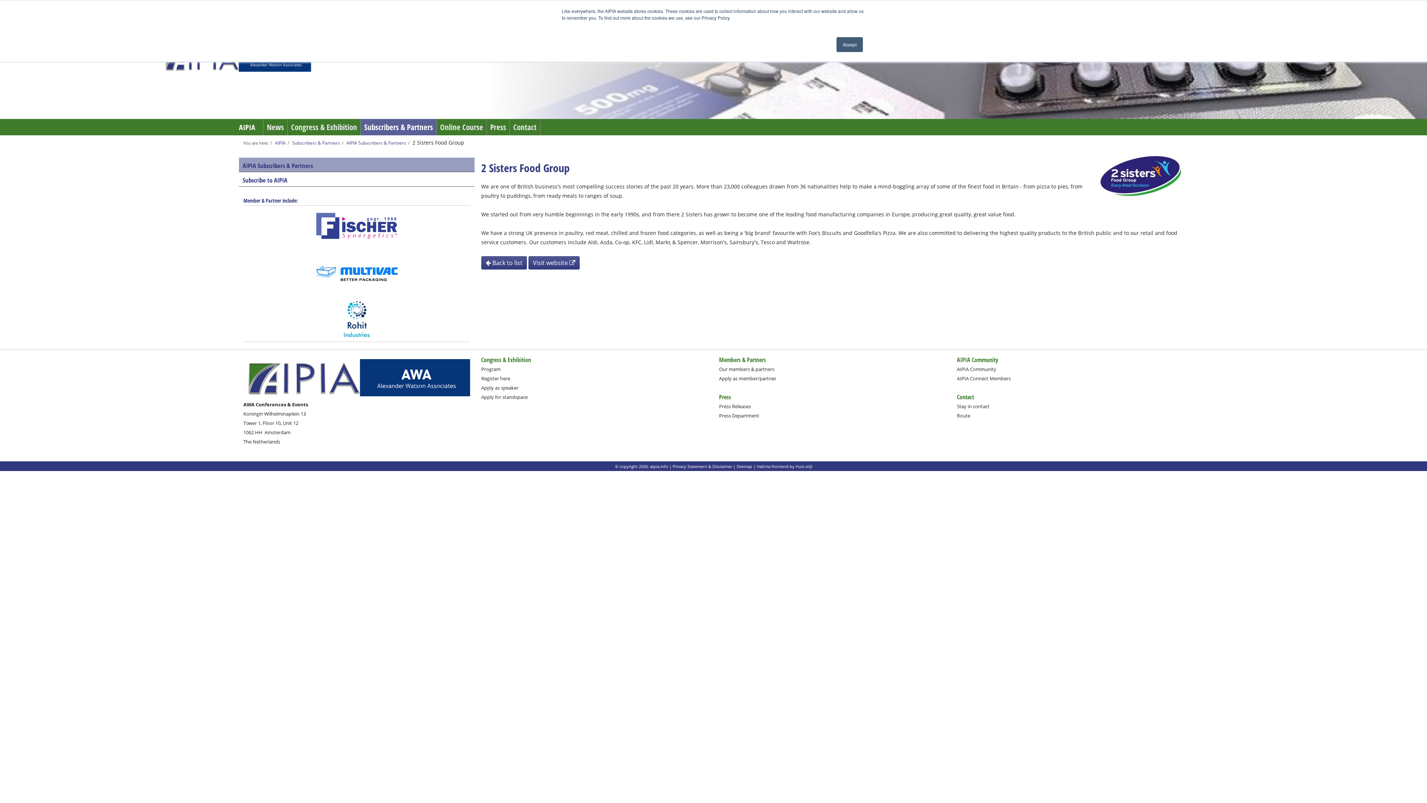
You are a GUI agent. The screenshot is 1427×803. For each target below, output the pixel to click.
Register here (495, 378)
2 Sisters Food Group (438, 142)
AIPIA (247, 127)
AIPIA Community (976, 369)
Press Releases (735, 406)
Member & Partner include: (270, 200)
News (275, 127)
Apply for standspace (504, 397)
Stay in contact (973, 406)
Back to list (506, 263)
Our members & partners (746, 369)
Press (498, 127)
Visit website (551, 263)
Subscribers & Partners (398, 127)
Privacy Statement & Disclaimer (702, 466)
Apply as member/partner (747, 378)
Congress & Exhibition (324, 127)
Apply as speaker (499, 387)
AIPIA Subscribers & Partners (376, 143)
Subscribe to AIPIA (265, 180)
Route (963, 415)
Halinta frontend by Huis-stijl (784, 466)
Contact (525, 127)
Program (491, 369)
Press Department (739, 415)
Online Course (461, 127)
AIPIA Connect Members (984, 378)
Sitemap (744, 466)
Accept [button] (850, 44)
